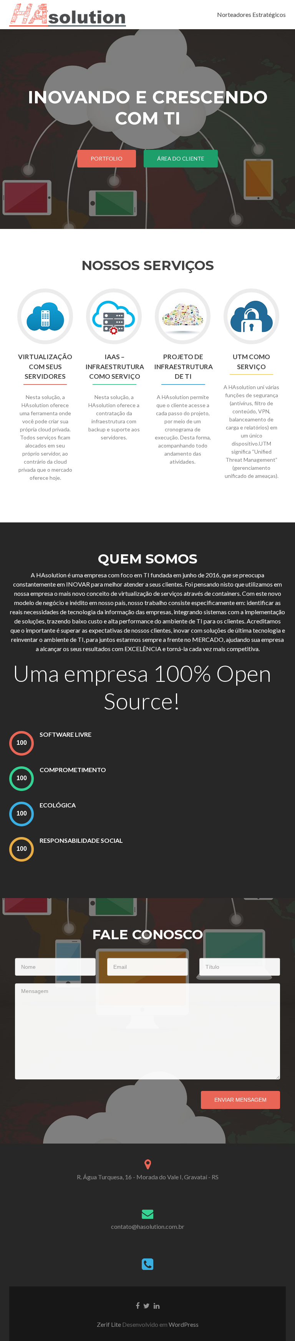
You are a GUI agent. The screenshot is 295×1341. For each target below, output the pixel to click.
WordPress (183, 1324)
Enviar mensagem (240, 1100)
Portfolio (107, 158)
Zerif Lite (109, 1324)
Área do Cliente (180, 158)
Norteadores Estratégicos (251, 14)
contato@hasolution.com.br (147, 1226)
